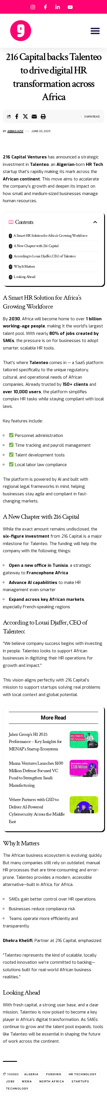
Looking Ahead (24, 276)
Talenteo (39, 164)
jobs (10, 1081)
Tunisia (60, 565)
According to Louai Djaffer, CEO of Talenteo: (45, 256)
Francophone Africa (47, 573)
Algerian (65, 164)
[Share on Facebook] (17, 116)
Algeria (31, 1074)
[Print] (43, 116)
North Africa (51, 1081)
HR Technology (83, 1074)
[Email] (34, 116)
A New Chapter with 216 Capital (36, 246)
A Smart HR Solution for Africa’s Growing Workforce (50, 235)
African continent (21, 179)
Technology (17, 1088)
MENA (27, 1081)
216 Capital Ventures (25, 157)
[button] (95, 30)
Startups (80, 1081)
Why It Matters (24, 266)
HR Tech (94, 164)
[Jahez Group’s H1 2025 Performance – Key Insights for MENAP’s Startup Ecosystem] (84, 739)
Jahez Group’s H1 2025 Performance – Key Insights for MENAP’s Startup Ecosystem (35, 741)
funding (54, 1074)
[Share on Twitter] (25, 116)
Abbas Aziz (15, 131)
